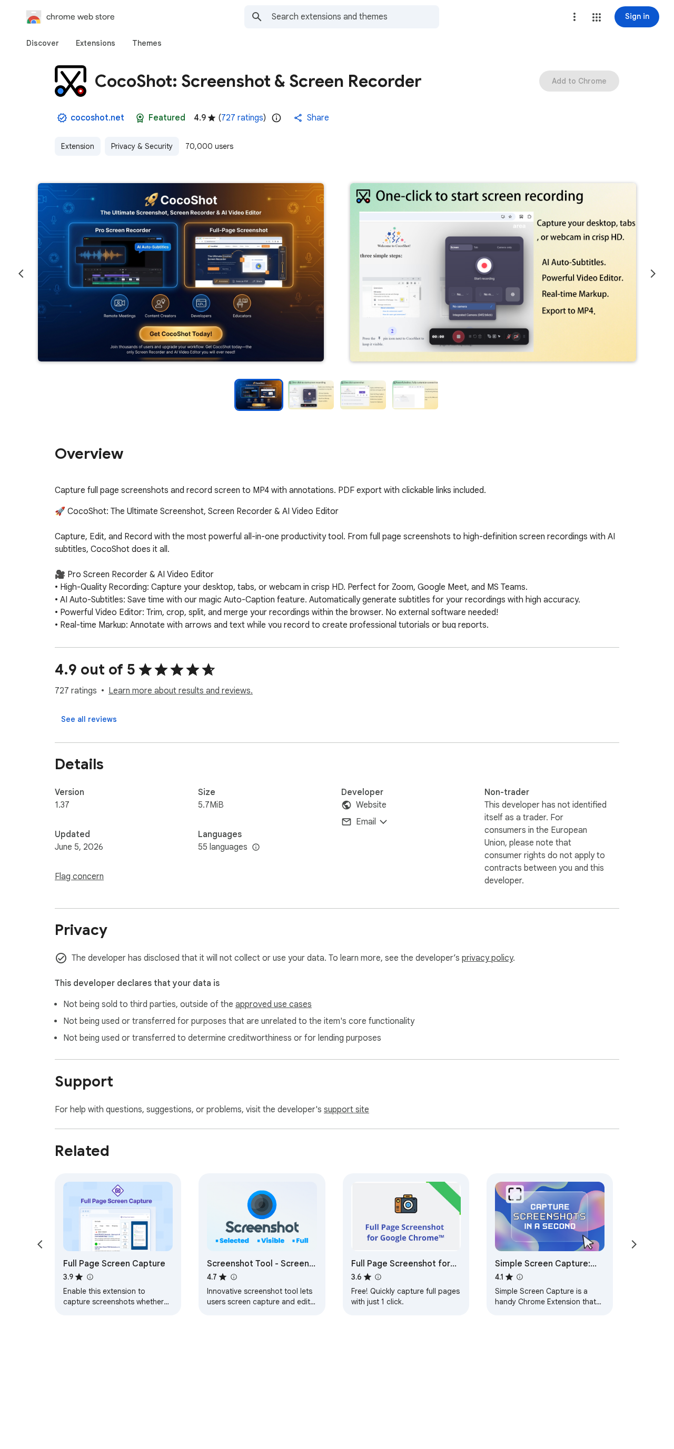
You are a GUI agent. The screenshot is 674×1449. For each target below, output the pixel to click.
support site (346, 1109)
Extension (77, 146)
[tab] (42, 43)
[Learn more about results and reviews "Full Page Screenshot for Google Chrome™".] (378, 1277)
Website (371, 805)
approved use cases (273, 1004)
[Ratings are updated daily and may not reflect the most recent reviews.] (276, 117)
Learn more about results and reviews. (180, 691)
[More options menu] (574, 16)
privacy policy (487, 958)
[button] (596, 17)
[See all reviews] (89, 719)
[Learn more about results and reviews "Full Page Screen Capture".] (89, 1277)
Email (366, 822)
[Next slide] (652, 273)
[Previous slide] (21, 273)
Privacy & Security (142, 146)
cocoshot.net (97, 118)
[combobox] (355, 17)
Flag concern (79, 876)
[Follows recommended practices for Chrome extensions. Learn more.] (140, 117)
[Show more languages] (256, 847)
